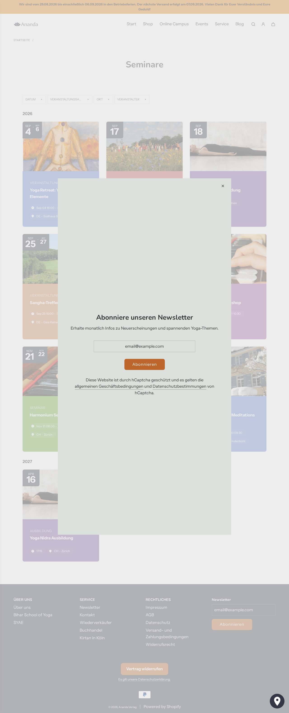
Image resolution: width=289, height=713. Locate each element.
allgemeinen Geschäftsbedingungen (109, 386)
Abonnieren (144, 364)
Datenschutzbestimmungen (179, 386)
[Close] (223, 186)
